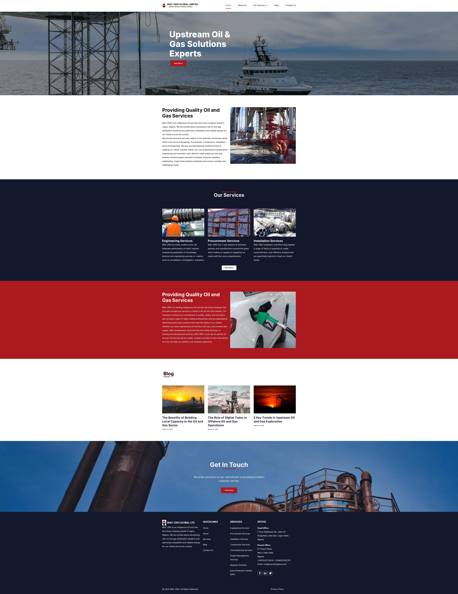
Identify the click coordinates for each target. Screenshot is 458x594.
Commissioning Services (241, 550)
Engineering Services (177, 241)
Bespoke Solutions (238, 565)
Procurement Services (223, 241)
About (205, 533)
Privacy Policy (277, 589)
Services (207, 539)
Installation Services (268, 241)
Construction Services (240, 544)
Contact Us (291, 5)
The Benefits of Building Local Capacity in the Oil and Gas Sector (182, 421)
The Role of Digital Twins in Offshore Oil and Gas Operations (227, 421)
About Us (242, 5)
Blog (277, 5)
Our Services (259, 5)
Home (228, 5)
